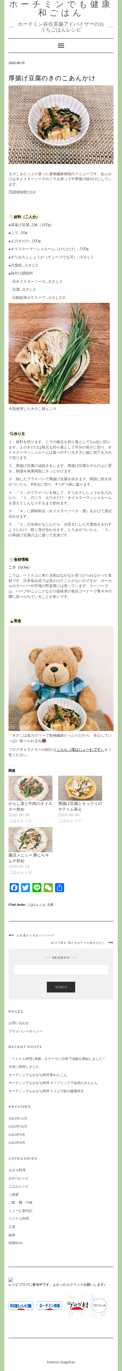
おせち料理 (17, 1170)
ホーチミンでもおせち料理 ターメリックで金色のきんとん (53, 1083)
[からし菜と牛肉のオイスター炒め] (30, 788)
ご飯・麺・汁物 (20, 1202)
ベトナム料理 (19, 1218)
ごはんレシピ (36, 904)
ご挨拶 (14, 1194)
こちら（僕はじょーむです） (80, 749)
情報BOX (16, 1243)
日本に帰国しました (24, 1066)
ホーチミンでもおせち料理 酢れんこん (38, 1075)
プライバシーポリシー (26, 1031)
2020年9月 (17, 1134)
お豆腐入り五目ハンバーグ (35, 935)
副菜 (12, 1235)
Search (61, 987)
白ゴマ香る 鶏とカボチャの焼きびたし (78, 943)
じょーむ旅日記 (20, 1210)
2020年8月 (17, 1142)
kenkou (53, 1362)
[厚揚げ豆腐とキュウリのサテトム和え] (80, 788)
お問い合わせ (19, 1023)
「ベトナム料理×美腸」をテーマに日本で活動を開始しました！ (57, 1059)
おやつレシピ (19, 1178)
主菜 (50, 904)
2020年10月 (18, 1126)
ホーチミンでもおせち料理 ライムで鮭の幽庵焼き (46, 1091)
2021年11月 (18, 1118)
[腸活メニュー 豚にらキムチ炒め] (30, 839)
